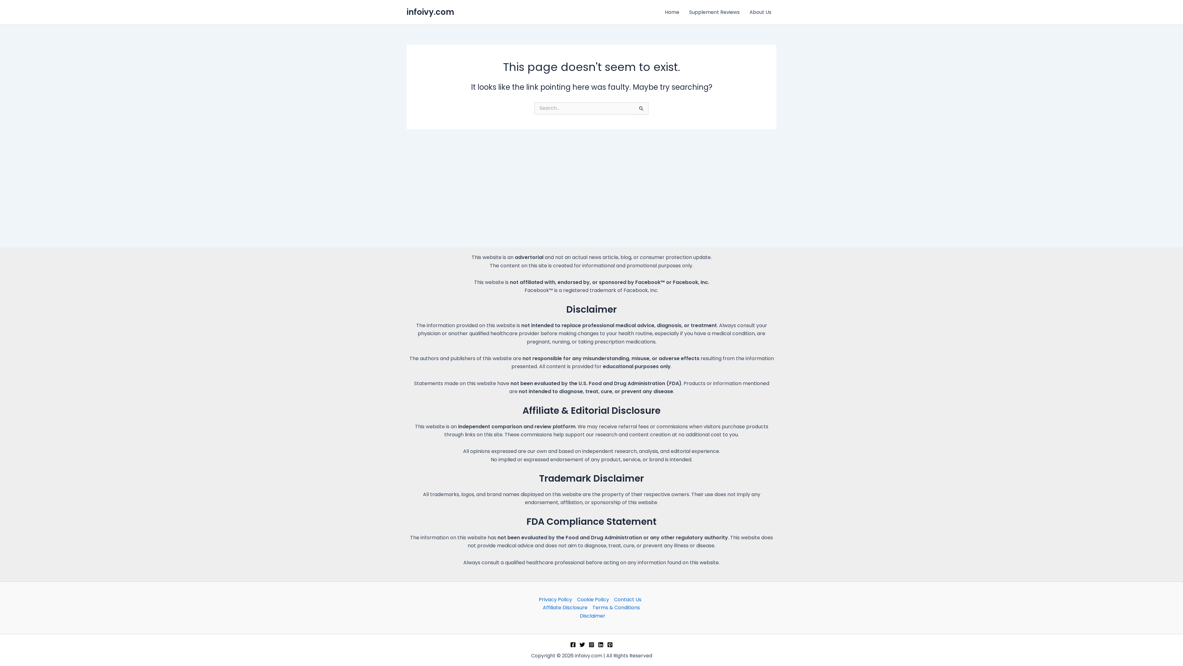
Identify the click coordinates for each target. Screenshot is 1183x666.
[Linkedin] (601, 645)
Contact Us (627, 599)
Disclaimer (592, 615)
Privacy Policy (555, 599)
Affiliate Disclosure (565, 607)
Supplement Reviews (714, 12)
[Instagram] (591, 645)
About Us (760, 12)
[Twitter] (582, 645)
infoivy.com (430, 12)
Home (672, 12)
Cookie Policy (593, 599)
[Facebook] (573, 645)
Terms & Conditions (616, 607)
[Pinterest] (610, 645)
